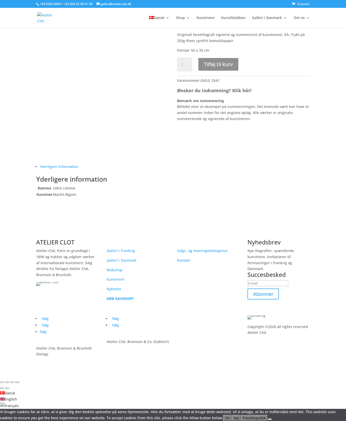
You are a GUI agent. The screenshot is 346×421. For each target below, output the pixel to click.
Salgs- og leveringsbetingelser (202, 250)
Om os (299, 18)
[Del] (12, 382)
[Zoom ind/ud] (2, 382)
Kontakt (183, 260)
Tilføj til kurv (218, 64)
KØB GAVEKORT (120, 298)
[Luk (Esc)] (17, 382)
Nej (236, 418)
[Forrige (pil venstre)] (2, 388)
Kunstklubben (233, 18)
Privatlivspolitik (254, 418)
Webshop (115, 269)
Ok (227, 418)
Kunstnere (206, 18)
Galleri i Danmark (267, 18)
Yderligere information (59, 166)
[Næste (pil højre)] (7, 388)
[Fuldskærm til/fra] (7, 382)
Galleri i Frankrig (121, 250)
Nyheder (114, 288)
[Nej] (270, 419)
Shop (180, 18)
